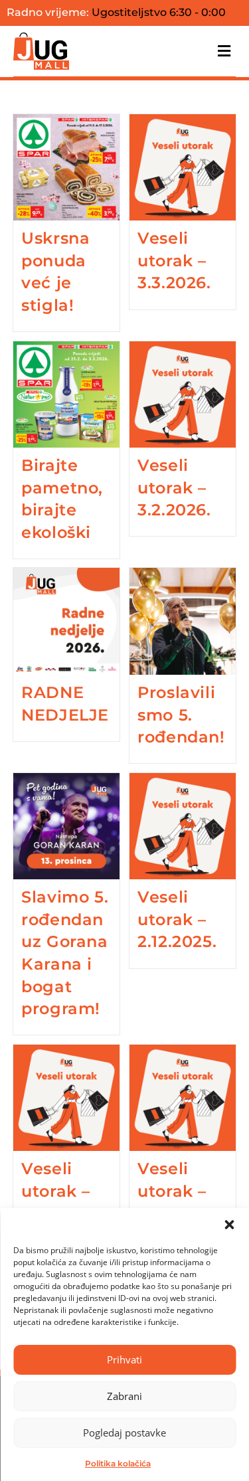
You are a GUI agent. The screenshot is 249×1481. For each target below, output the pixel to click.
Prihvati (124, 1359)
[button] (229, 1224)
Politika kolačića (118, 1463)
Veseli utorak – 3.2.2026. (173, 487)
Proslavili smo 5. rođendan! (180, 714)
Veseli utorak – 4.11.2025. (59, 1191)
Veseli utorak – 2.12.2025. (176, 919)
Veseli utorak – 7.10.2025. (177, 1191)
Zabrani (124, 1396)
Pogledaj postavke (124, 1432)
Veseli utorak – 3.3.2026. (173, 260)
